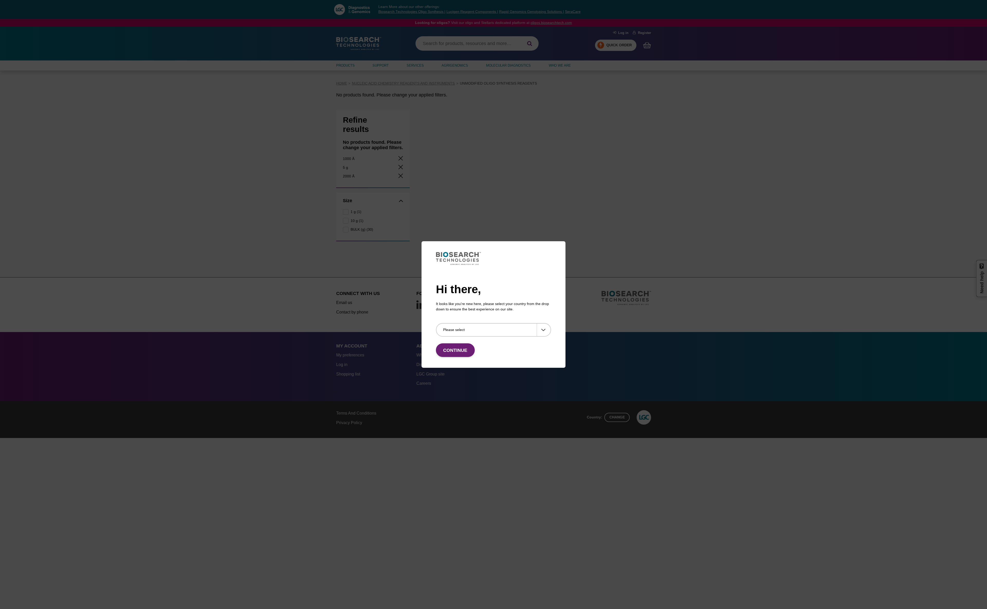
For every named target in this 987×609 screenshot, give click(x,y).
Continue (455, 350)
